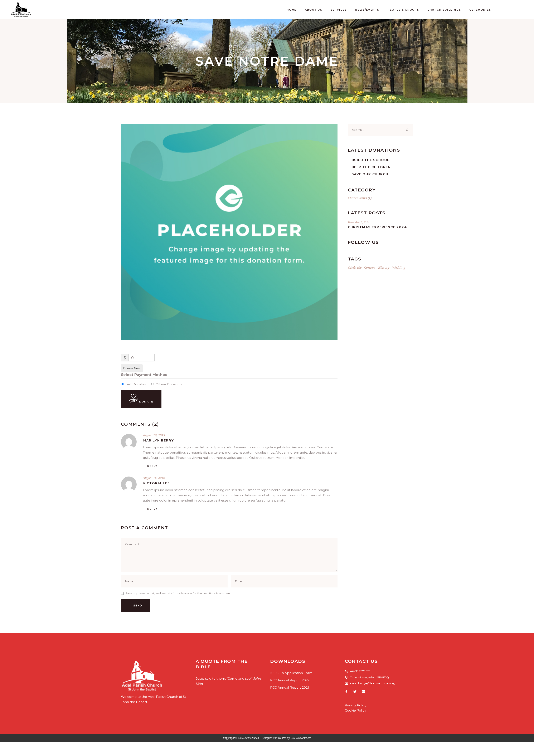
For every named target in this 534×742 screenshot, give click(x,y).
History (383, 267)
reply (152, 466)
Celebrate (354, 267)
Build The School (371, 160)
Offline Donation (169, 384)
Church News (357, 198)
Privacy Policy (355, 705)
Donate (145, 401)
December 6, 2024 (358, 222)
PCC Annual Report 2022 (290, 680)
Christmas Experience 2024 (377, 227)
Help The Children (371, 167)
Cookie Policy (355, 710)
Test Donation (136, 384)
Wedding (398, 267)
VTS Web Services (300, 738)
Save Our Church (370, 174)
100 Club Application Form (291, 673)
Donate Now (131, 368)
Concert (369, 267)
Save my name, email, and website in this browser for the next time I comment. (178, 593)
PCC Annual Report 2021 (289, 687)
